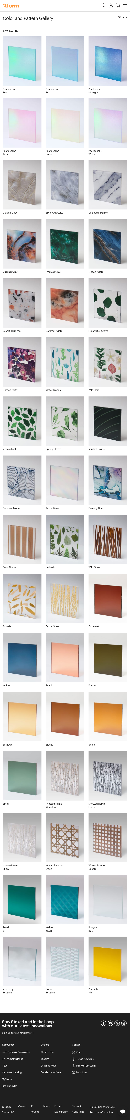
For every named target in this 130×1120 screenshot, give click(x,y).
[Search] (104, 5)
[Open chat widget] (122, 1111)
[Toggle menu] (125, 5)
